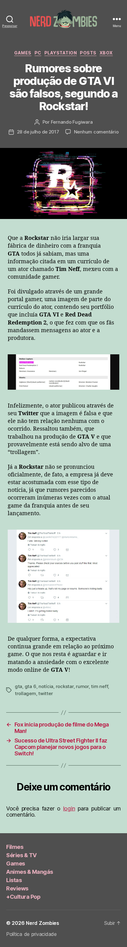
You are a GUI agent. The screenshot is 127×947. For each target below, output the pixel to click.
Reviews (17, 888)
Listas (14, 880)
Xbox (106, 52)
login (69, 808)
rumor (82, 686)
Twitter (45, 693)
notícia (46, 686)
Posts (88, 52)
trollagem (25, 693)
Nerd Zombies (42, 923)
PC (38, 52)
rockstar (65, 686)
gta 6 (30, 686)
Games (22, 52)
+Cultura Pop (23, 896)
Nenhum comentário (96, 132)
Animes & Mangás (29, 872)
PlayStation (60, 52)
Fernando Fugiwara (72, 122)
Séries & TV (21, 855)
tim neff (99, 686)
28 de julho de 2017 (38, 132)
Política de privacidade (31, 934)
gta (18, 686)
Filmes (14, 847)
